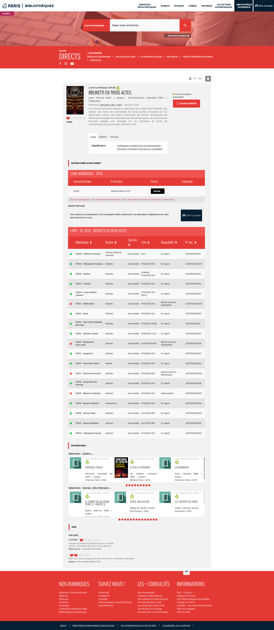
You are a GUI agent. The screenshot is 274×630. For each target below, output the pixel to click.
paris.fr (63, 625)
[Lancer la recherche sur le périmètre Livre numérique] (185, 25)
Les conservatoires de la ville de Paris (138, 625)
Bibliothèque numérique (72, 612)
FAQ (179, 592)
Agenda (63, 595)
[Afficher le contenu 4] (132, 485)
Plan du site (183, 612)
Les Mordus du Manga (150, 608)
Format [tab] (114, 137)
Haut (186, 572)
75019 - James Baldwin (86, 423)
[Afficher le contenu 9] (147, 485)
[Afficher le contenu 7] (141, 485)
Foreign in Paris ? (186, 602)
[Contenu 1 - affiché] (124, 485)
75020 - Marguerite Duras (88, 433)
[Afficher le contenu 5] (135, 485)
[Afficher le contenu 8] (144, 485)
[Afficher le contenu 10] (149, 485)
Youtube (103, 599)
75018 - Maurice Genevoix (88, 393)
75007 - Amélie (83, 283)
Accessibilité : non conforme (176, 625)
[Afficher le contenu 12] (148, 520)
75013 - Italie (81, 313)
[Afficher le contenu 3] (129, 485)
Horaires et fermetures (150, 595)
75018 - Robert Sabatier (87, 403)
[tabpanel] (127, 147)
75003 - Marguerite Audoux (89, 264)
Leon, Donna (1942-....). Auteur (106, 97)
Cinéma (63, 602)
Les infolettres (105, 605)
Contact (188, 592)
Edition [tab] (103, 137)
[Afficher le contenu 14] (154, 520)
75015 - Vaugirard (84, 353)
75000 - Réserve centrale (87, 254)
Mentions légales (186, 608)
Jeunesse (64, 605)
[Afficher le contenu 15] (157, 520)
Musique (63, 599)
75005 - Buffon (82, 274)
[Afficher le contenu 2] (127, 485)
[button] (263, 5)
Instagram (104, 595)
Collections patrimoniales (73, 608)
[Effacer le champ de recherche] (178, 25)
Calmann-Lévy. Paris (110, 104)
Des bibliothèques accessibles (193, 599)
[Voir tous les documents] (92, 454)
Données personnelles (199, 605)
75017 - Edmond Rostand (88, 373)
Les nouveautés (146, 592)
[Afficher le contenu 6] (138, 485)
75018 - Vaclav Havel (85, 413)
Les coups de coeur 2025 (151, 605)
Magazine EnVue (186, 595)
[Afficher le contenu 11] (145, 520)
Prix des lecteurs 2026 (149, 602)
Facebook (103, 592)
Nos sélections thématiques (153, 599)
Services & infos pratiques (73, 592)
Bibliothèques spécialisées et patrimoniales (93, 625)
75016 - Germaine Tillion (87, 363)
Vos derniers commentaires (153, 612)
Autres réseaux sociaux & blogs (114, 602)
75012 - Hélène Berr (85, 303)
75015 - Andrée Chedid (86, 333)
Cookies (181, 605)
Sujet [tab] (93, 137)
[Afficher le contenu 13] (151, 520)
